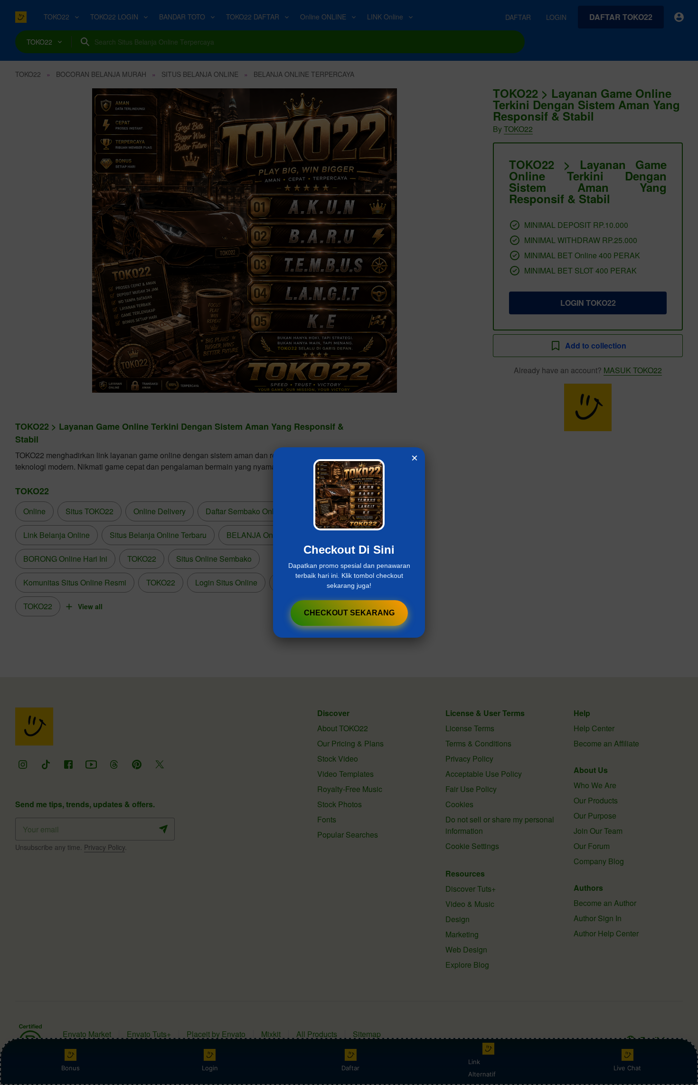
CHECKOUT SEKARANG (349, 613)
